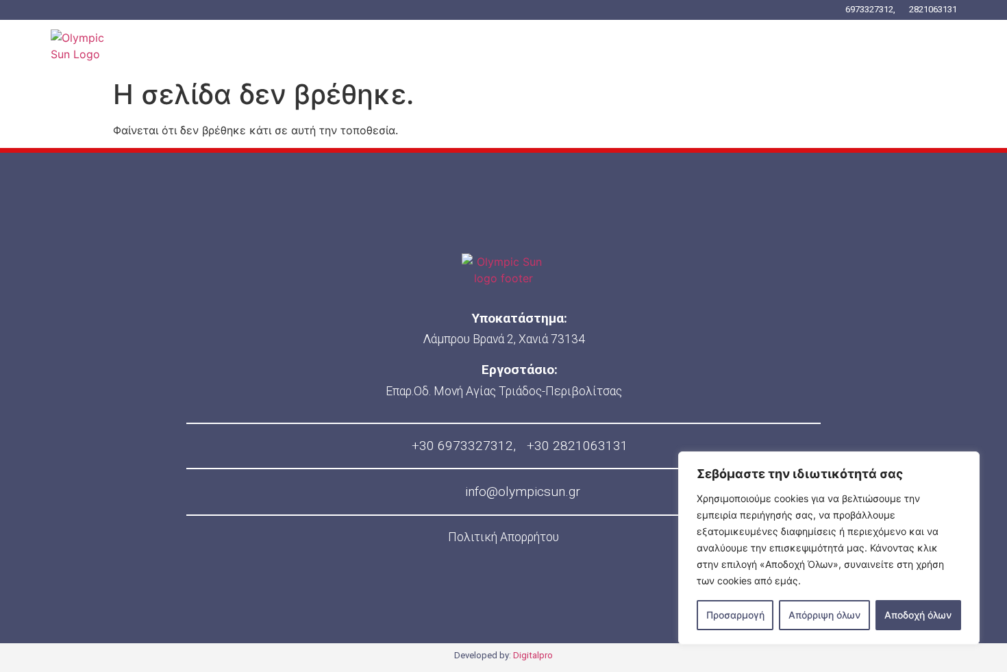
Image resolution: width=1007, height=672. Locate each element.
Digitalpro (533, 655)
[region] (829, 548)
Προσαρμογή (735, 615)
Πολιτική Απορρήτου (503, 537)
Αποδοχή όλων (918, 615)
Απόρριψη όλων (824, 615)
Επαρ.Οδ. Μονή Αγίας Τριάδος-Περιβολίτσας (504, 391)
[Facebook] (459, 600)
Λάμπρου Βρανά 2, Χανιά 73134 (504, 339)
